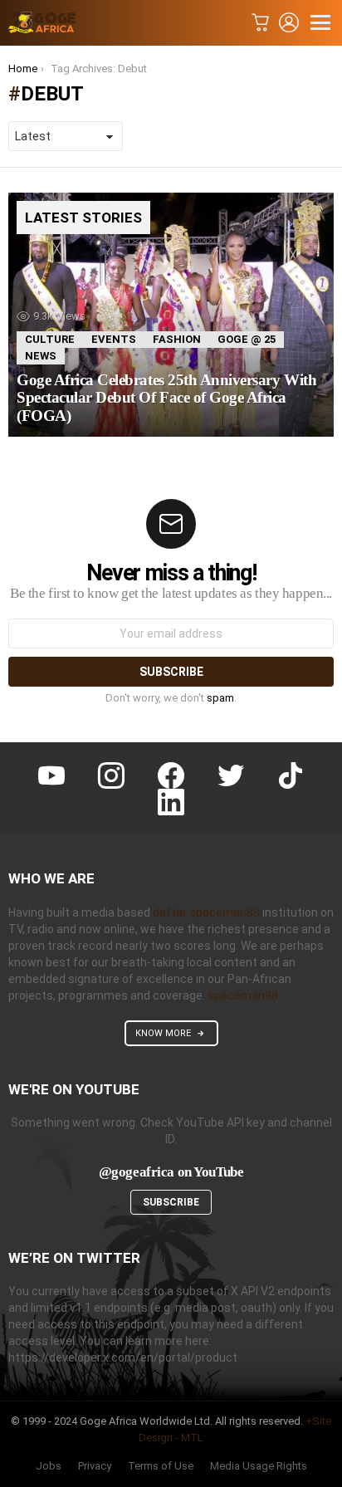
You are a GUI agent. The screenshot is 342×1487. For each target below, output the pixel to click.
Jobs (48, 1466)
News (40, 356)
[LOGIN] (289, 22)
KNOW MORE (163, 1033)
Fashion (177, 339)
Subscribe (171, 1202)
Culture (50, 339)
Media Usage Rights (258, 1466)
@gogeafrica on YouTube (171, 1172)
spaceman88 (243, 995)
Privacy (94, 1466)
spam (220, 698)
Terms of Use (160, 1466)
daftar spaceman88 (206, 912)
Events (113, 339)
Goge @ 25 (246, 339)
